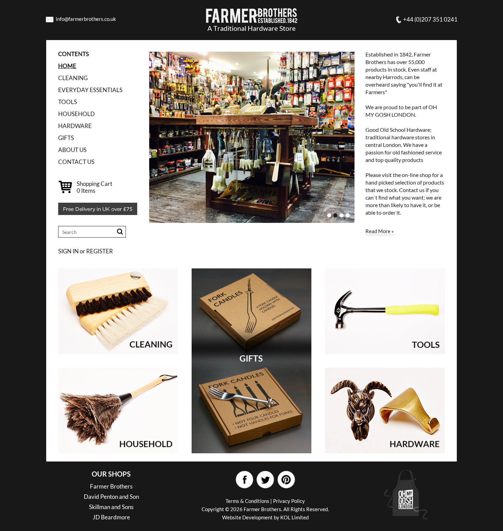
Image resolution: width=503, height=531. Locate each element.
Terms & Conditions (247, 501)
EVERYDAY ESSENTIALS (90, 89)
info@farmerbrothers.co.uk (86, 19)
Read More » (379, 231)
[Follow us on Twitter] (265, 480)
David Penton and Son (111, 496)
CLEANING (73, 77)
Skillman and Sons (111, 506)
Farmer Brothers (111, 486)
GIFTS (66, 137)
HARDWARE (75, 125)
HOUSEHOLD (76, 113)
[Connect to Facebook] (244, 480)
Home (67, 65)
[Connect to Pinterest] (286, 480)
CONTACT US (76, 161)
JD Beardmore (111, 517)
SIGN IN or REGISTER (85, 251)
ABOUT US (72, 149)
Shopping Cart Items (94, 187)
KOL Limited (294, 517)
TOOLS (67, 101)
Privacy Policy (289, 501)
